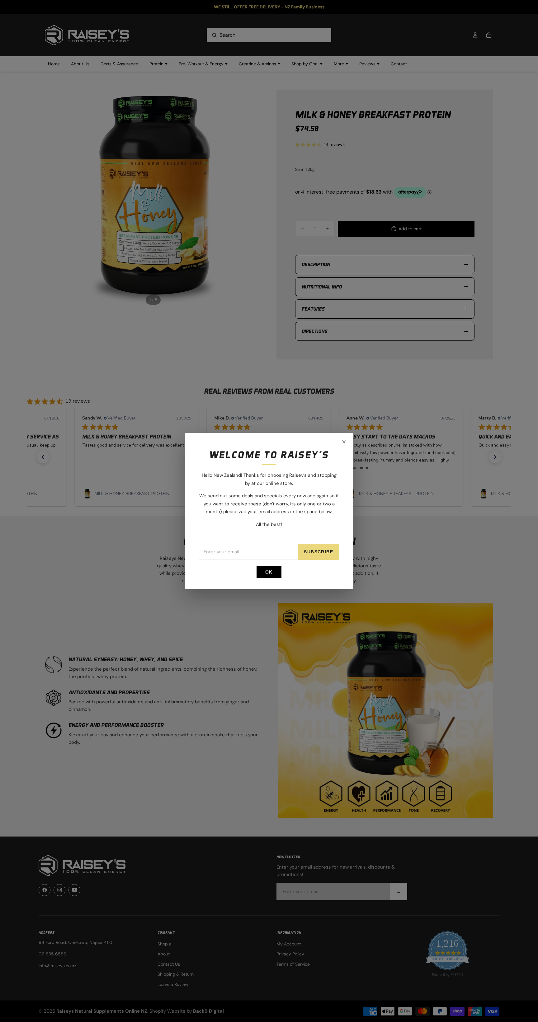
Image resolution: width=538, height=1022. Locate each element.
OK (269, 572)
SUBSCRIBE (318, 551)
